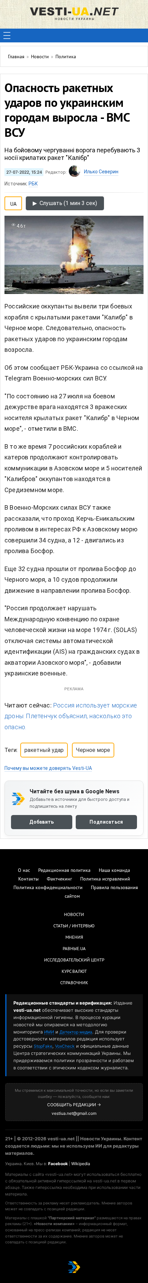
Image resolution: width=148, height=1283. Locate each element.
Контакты (28, 879)
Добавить (41, 822)
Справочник (74, 983)
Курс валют (74, 972)
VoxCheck (65, 1046)
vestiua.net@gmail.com (74, 1113)
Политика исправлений (105, 879)
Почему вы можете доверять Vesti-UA (48, 768)
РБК (33, 183)
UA (13, 202)
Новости (74, 915)
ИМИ (49, 1032)
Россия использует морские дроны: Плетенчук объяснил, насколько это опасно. (70, 716)
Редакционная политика (64, 871)
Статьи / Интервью (74, 926)
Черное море (93, 750)
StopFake (43, 1046)
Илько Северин (101, 171)
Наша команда (114, 871)
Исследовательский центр (74, 960)
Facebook (58, 1163)
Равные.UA (74, 949)
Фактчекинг (59, 879)
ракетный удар (44, 750)
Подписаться (106, 822)
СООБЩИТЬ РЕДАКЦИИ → (74, 1104)
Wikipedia (80, 1163)
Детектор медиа (76, 1032)
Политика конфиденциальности (48, 888)
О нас (24, 871)
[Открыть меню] (7, 35)
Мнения (74, 937)
